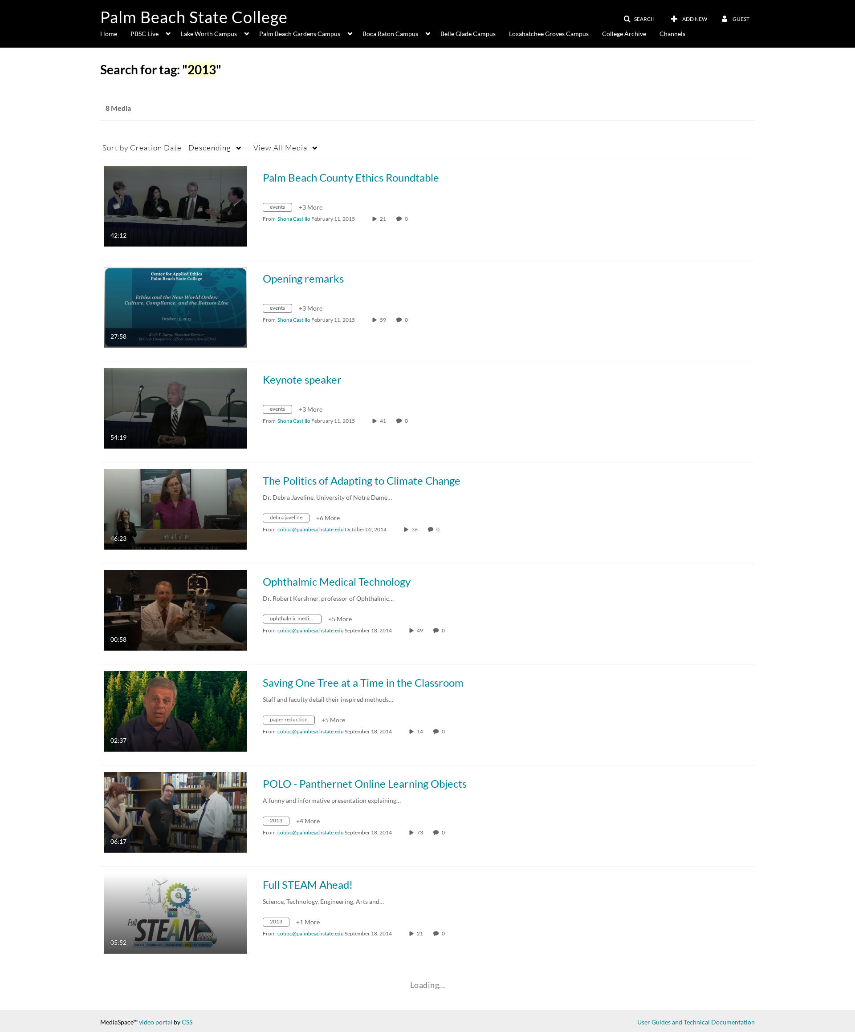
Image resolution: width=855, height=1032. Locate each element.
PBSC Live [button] (144, 33)
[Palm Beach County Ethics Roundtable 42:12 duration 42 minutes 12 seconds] (175, 205)
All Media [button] (280, 147)
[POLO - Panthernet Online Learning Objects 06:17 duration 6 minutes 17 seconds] (175, 811)
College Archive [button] (624, 33)
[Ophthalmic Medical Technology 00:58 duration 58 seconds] (175, 609)
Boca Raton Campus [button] (390, 33)
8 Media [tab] (118, 108)
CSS (187, 1022)
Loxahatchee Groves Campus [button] (549, 33)
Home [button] (108, 33)
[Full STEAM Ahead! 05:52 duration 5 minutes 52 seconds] (175, 912)
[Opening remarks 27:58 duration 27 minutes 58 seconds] (175, 306)
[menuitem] (115, 33)
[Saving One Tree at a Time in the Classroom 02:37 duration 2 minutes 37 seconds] (175, 710)
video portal (155, 1022)
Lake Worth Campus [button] (209, 33)
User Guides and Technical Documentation (696, 1022)
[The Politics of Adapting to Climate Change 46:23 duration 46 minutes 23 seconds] (175, 508)
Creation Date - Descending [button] (166, 147)
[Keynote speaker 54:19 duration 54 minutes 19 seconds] (175, 407)
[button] (639, 19)
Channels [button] (672, 33)
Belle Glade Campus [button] (468, 33)
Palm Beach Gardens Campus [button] (299, 33)
